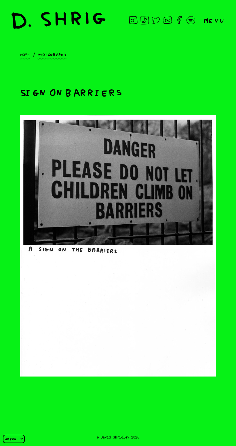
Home (25, 54)
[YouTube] (167, 20)
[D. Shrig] (59, 20)
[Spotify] (190, 20)
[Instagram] (133, 20)
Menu (214, 20)
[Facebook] (179, 20)
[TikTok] (144, 20)
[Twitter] (156, 20)
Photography (52, 54)
